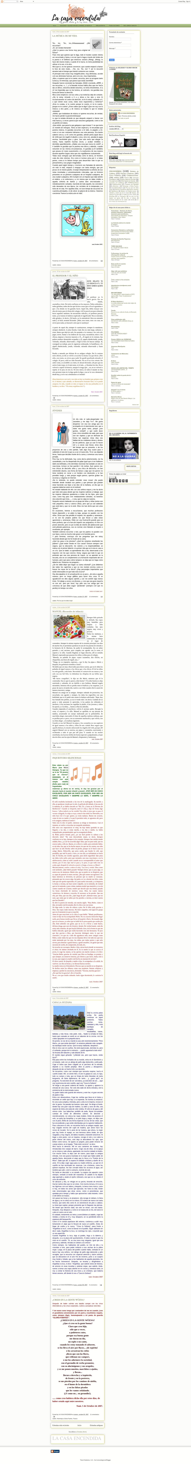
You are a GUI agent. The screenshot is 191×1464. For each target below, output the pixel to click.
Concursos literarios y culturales (122, 230)
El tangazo (114, 224)
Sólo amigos (114, 287)
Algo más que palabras (119, 271)
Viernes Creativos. (127, 173)
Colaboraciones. (133, 175)
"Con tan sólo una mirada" (118, 272)
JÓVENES (57, 410)
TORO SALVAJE (116, 246)
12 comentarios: (94, 596)
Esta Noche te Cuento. (128, 181)
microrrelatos (115, 171)
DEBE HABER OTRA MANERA (120, 280)
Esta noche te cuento (118, 264)
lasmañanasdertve (117, 188)
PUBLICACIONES (114, 25)
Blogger (108, 1460)
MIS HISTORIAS (116, 292)
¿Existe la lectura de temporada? (120, 384)
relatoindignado (121, 201)
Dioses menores (134, 189)
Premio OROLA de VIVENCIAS (121, 339)
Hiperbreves (114, 191)
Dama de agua (116, 382)
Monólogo (112, 196)
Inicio (54, 25)
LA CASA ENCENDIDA (76, 1438)
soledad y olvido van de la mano (119, 193)
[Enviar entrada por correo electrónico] (101, 261)
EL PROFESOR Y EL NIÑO (65, 275)
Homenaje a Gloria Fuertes (64, 1418)
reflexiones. (115, 186)
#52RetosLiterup (133, 182)
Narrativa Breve (116, 397)
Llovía (113, 355)
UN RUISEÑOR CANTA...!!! (119, 369)
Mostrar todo (135, 404)
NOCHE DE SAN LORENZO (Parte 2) (122, 321)
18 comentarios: (94, 261)
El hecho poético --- (116, 391)
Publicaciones (116, 184)
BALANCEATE (115, 240)
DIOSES (113, 377)
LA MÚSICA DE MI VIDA (64, 35)
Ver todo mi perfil (123, 118)
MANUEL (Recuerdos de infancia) (67, 611)
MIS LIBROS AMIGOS (130, 25)
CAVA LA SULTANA (62, 1002)
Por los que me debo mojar (65, 600)
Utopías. (134, 193)
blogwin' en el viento (118, 389)
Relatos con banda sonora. (129, 191)
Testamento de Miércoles (119, 353)
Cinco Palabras (115, 175)
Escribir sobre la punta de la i (121, 375)
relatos (59, 265)
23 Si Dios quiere (116, 265)
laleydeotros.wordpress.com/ (121, 285)
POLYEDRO (115, 332)
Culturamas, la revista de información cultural (119, 254)
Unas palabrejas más (118, 319)
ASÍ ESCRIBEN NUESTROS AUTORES (123, 341)
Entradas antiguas (96, 1425)
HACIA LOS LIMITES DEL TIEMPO (122, 368)
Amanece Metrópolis (118, 346)
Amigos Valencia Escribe (128, 179)
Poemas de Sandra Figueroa (120, 239)
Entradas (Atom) (82, 1432)
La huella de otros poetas (129, 194)
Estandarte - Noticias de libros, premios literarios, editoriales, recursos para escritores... (121, 212)
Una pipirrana (113, 181)
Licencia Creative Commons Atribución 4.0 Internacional (122, 160)
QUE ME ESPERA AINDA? (119, 333)
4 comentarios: (93, 1285)
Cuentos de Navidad (132, 184)
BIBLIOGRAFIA (100, 25)
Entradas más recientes (60, 1425)
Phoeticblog (115, 326)
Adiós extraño (115, 362)
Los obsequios (121, 196)
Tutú (112, 348)
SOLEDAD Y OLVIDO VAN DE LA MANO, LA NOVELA (76, 25)
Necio (66, 768)
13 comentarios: (94, 395)
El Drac (113, 361)
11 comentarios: (94, 987)
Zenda (113, 310)
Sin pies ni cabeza (130, 198)
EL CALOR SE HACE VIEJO (119, 248)
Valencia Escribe (114, 194)
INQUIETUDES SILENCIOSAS (66, 757)
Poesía (75, 1418)
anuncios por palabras (116, 182)
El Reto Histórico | (117, 301)
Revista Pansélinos (120, 189)
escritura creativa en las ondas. (118, 199)
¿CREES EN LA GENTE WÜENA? (68, 1299)
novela (132, 199)
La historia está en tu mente (120, 223)
